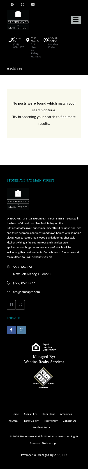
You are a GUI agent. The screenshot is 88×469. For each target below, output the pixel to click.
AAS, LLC (61, 455)
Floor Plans (48, 414)
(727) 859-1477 (24, 283)
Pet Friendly (51, 420)
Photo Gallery (31, 420)
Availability (30, 414)
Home (15, 414)
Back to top (49, 443)
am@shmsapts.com (26, 292)
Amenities (66, 414)
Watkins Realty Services (44, 361)
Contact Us (69, 420)
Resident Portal (41, 427)
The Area (12, 420)
